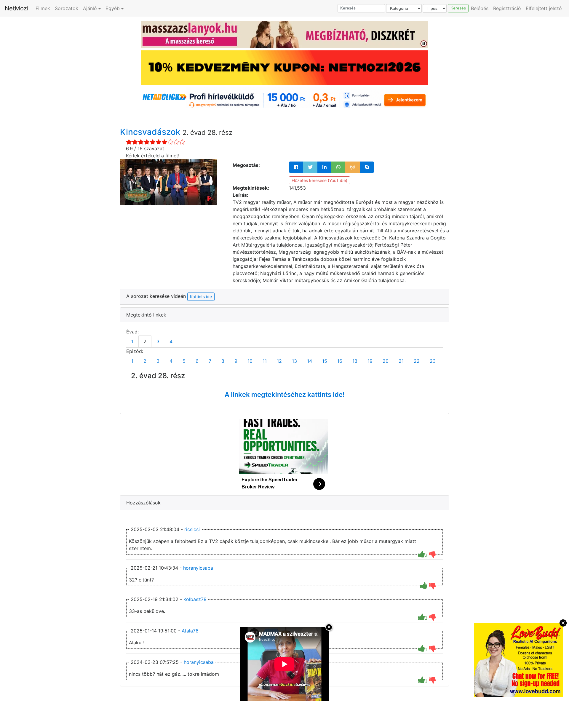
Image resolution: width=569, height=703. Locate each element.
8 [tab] (222, 361)
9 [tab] (235, 361)
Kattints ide (201, 296)
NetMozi (16, 8)
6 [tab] (197, 361)
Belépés (479, 8)
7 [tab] (210, 361)
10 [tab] (249, 361)
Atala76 (190, 631)
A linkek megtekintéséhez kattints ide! (285, 394)
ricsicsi (192, 529)
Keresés (458, 8)
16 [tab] (339, 361)
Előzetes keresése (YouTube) (319, 180)
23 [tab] (433, 361)
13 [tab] (294, 361)
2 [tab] (144, 341)
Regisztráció (507, 8)
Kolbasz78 (195, 599)
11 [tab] (265, 361)
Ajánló (90, 8)
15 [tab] (324, 361)
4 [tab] (171, 341)
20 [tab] (386, 361)
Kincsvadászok (151, 132)
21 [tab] (401, 361)
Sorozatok (66, 8)
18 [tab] (354, 361)
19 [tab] (370, 361)
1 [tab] (132, 341)
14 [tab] (309, 361)
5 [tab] (184, 361)
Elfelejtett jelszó (544, 8)
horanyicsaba (198, 568)
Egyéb (113, 8)
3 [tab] (157, 341)
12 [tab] (279, 361)
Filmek (43, 8)
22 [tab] (417, 361)
